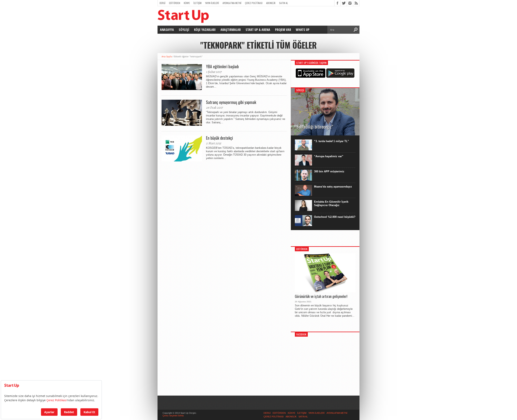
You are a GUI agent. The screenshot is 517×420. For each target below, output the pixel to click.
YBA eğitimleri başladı (222, 66)
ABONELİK (270, 3)
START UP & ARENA (258, 29)
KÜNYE (187, 3)
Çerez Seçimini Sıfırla (173, 415)
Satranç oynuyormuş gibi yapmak (231, 102)
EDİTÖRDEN (174, 3)
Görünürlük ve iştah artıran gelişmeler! (321, 296)
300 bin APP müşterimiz (329, 171)
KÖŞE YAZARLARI (205, 29)
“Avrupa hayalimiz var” (328, 156)
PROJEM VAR (283, 29)
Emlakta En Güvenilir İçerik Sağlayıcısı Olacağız (331, 203)
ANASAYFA (167, 29)
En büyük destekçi (219, 137)
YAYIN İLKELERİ (212, 3)
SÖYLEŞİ (184, 29)
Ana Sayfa (167, 56)
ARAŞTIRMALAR (231, 29)
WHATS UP (302, 29)
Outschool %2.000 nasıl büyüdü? (334, 216)
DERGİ (162, 3)
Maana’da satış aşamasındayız (333, 186)
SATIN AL (283, 3)
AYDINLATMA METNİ (232, 3)
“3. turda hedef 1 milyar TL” (331, 141)
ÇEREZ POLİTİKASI (254, 3)
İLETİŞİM (197, 3)
